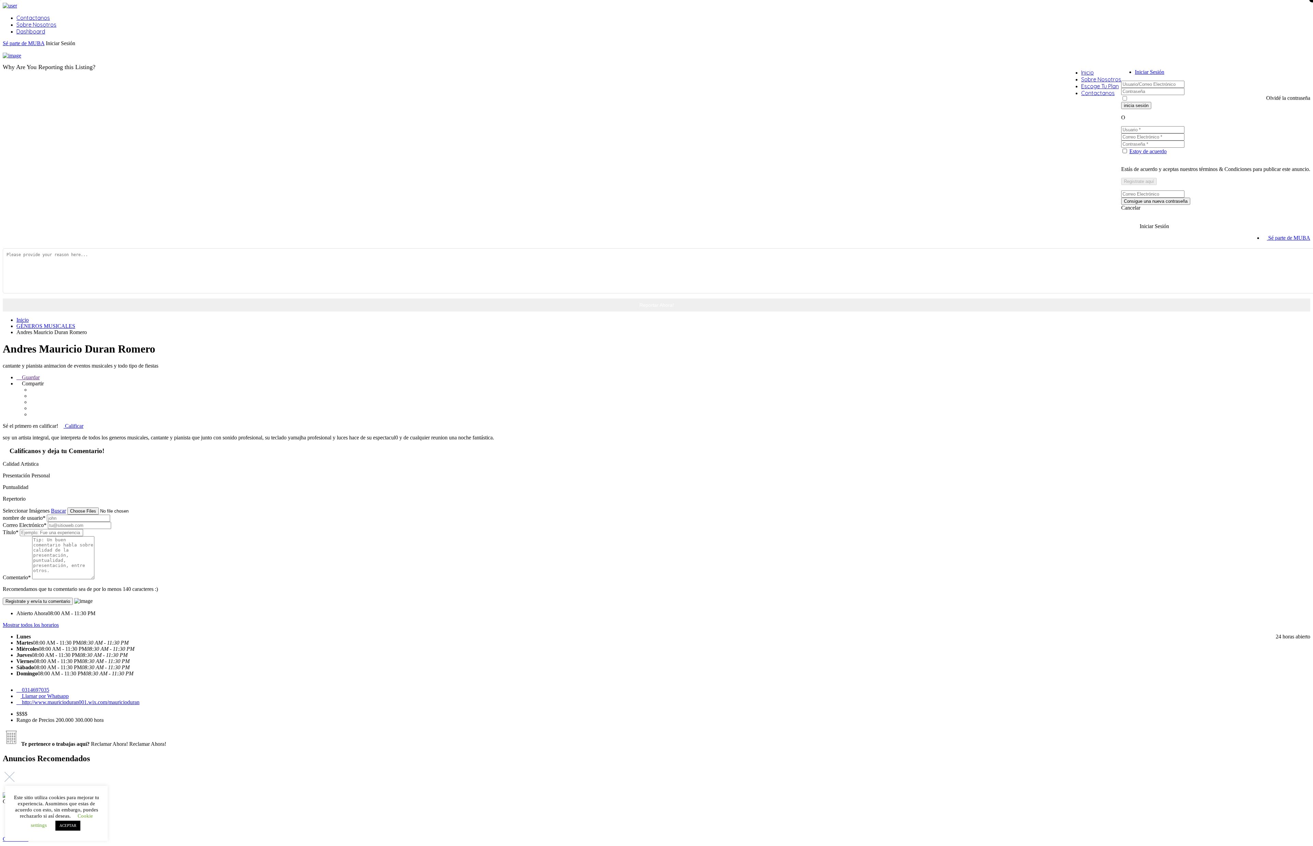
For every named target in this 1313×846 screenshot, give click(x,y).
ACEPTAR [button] (67, 825)
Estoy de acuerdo (1148, 151)
